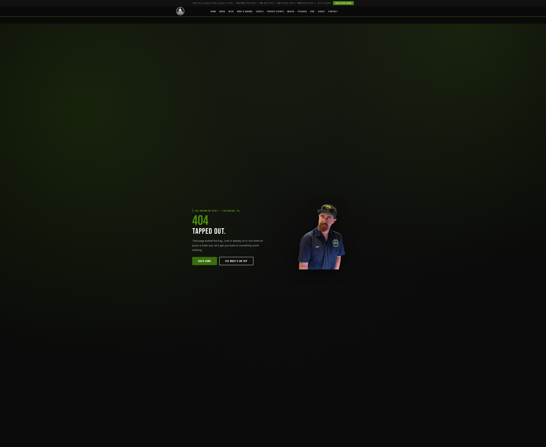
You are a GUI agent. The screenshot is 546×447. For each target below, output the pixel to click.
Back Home (204, 261)
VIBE (312, 11)
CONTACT (333, 11)
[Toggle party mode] (368, 11)
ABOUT (321, 11)
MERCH (290, 11)
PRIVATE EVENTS (275, 11)
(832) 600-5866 (343, 3)
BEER (231, 11)
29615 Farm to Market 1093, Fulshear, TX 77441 (213, 3)
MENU (222, 11)
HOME (213, 11)
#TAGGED (302, 11)
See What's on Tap (236, 261)
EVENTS (260, 11)
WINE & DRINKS (245, 11)
